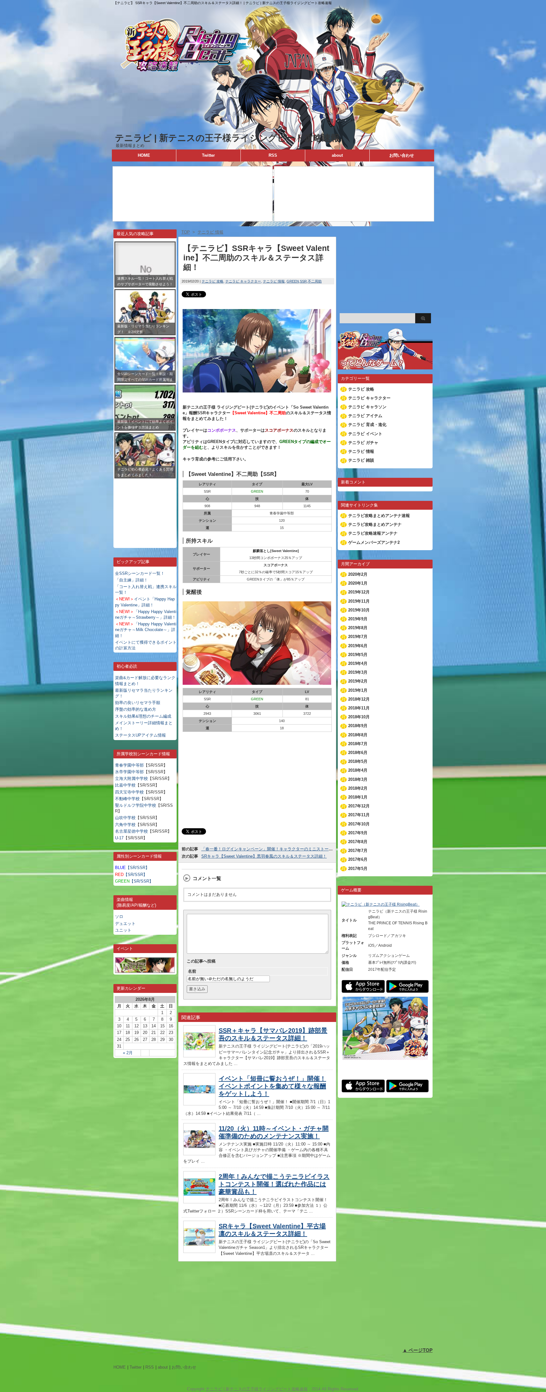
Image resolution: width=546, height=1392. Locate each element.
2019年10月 (359, 610)
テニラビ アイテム (365, 415)
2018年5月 (357, 761)
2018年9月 (357, 725)
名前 (192, 971)
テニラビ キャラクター (243, 281)
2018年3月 (357, 779)
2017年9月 (357, 832)
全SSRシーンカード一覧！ (140, 573)
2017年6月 (357, 859)
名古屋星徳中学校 (131, 831)
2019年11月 (359, 601)
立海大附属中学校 (131, 778)
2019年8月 (357, 627)
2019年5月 (357, 654)
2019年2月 (357, 681)
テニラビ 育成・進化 (367, 424)
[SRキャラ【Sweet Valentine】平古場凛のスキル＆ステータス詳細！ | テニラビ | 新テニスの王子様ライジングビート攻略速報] (199, 1251)
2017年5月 (357, 868)
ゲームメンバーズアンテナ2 (374, 542)
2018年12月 (359, 699)
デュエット (125, 923)
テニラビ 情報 (274, 281)
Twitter (208, 155)
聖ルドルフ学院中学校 (135, 805)
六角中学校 (125, 824)
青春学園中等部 (129, 765)
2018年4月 (357, 770)
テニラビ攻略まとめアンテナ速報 (379, 515)
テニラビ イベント (365, 433)
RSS (273, 155)
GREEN (293, 281)
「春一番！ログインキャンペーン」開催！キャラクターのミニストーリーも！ (273, 849)
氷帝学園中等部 (129, 771)
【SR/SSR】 (132, 867)
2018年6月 (357, 752)
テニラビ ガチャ (363, 442)
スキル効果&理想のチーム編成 (143, 716)
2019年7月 (357, 636)
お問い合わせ (401, 155)
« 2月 (128, 1052)
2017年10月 (359, 824)
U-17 (119, 838)
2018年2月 (357, 788)
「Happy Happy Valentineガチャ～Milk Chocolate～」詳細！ (145, 630)
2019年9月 (357, 619)
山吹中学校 (125, 817)
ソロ (119, 916)
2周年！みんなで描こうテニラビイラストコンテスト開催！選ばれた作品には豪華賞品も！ (274, 1184)
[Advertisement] (145, 508)
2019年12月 (359, 592)
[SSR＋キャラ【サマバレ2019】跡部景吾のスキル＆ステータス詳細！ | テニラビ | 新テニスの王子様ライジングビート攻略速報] (199, 1055)
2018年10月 (359, 716)
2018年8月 (357, 734)
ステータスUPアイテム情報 (140, 735)
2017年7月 (357, 850)
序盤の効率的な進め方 (135, 709)
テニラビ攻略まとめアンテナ (375, 524)
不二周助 (315, 281)
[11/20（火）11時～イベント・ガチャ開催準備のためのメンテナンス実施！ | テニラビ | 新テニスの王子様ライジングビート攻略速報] (199, 1153)
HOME (144, 155)
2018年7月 (357, 743)
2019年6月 (357, 645)
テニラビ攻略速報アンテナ (372, 533)
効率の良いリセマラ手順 (137, 702)
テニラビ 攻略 (212, 281)
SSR (303, 281)
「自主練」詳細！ (131, 580)
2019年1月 (357, 690)
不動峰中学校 (127, 798)
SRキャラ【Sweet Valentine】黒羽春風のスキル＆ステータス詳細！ (264, 856)
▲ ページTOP (418, 1350)
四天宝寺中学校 (129, 792)
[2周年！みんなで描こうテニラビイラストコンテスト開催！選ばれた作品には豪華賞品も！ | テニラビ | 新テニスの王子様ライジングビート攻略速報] (199, 1201)
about (337, 155)
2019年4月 (357, 663)
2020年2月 (357, 574)
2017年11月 (359, 814)
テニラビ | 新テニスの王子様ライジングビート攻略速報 (227, 138)
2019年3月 (357, 672)
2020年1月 (357, 583)
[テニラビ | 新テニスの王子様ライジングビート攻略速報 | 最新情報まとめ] (273, 129)
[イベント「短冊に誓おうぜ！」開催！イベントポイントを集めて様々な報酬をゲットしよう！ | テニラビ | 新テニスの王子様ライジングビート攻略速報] (199, 1103)
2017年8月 (357, 841)
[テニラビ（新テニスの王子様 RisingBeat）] (381, 904)
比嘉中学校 (125, 785)
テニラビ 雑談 (361, 460)
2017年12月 (359, 806)
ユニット (123, 930)
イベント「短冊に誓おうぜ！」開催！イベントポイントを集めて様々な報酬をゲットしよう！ (272, 1086)
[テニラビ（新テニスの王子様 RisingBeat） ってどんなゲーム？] (385, 366)
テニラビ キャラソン (367, 406)
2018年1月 (357, 797)
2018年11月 (359, 708)
